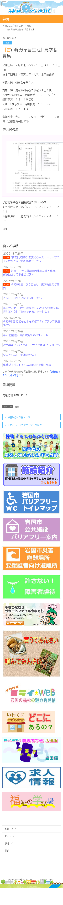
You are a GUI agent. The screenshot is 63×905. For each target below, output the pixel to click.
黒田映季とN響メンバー (20, 417)
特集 (7, 850)
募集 (7, 42)
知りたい (9, 836)
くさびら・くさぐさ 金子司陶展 (25, 425)
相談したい (10, 829)
